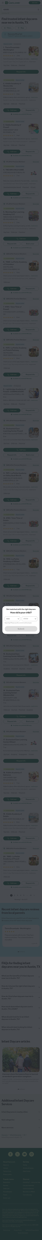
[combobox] (12, 618)
